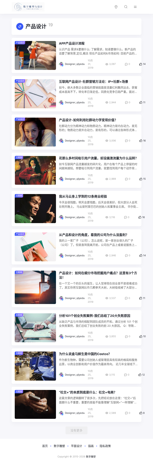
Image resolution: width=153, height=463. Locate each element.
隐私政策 (105, 446)
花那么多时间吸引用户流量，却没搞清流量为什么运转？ (98, 158)
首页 (45, 446)
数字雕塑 (59, 446)
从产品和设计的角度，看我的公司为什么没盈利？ (94, 235)
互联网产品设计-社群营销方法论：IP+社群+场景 (93, 82)
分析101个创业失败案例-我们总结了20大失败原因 (94, 316)
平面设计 (76, 446)
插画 (91, 446)
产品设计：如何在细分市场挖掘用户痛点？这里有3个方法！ (98, 275)
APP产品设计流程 (72, 43)
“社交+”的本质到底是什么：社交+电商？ (88, 392)
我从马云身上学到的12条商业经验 (83, 196)
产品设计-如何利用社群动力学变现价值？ (88, 120)
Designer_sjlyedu (75, 63)
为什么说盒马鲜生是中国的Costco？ (85, 354)
